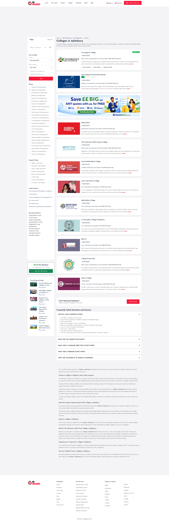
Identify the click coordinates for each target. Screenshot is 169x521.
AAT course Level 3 (34, 200)
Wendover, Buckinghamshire (39, 151)
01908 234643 (86, 55)
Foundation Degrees (34, 235)
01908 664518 (86, 261)
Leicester (126, 499)
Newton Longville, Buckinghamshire (41, 140)
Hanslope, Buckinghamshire (39, 123)
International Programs (34, 233)
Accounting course (33, 203)
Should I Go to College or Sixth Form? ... (44, 300)
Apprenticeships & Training (35, 222)
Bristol (106, 497)
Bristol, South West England (39, 174)
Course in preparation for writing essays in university (41, 197)
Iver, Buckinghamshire (37, 129)
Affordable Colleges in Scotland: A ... (45, 291)
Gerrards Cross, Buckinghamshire (40, 118)
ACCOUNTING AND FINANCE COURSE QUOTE (41, 191)
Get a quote (54, 3)
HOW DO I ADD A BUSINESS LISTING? (70, 314)
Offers (86, 3)
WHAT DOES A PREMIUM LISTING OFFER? (71, 352)
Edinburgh (126, 487)
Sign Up (119, 3)
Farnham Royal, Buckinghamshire (40, 112)
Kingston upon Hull (128, 493)
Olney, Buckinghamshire (38, 143)
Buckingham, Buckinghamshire (39, 101)
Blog (92, 3)
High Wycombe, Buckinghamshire (40, 126)
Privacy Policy (60, 505)
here (65, 318)
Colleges (70, 3)
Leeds (125, 496)
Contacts (62, 3)
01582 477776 (85, 164)
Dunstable (83, 167)
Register (59, 499)
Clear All (49, 39)
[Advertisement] (84, 24)
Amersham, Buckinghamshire (39, 87)
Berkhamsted (84, 129)
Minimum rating (32, 64)
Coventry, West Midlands (38, 180)
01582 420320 (86, 203)
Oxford (83, 284)
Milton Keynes (84, 58)
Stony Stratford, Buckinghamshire (40, 148)
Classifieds (78, 3)
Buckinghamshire (93, 58)
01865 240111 (85, 281)
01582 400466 (86, 223)
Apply (41, 78)
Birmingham (108, 488)
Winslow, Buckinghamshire (38, 154)
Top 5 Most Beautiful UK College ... (43, 309)
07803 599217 (86, 125)
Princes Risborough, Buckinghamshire (41, 146)
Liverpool (126, 502)
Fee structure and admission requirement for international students (41, 206)
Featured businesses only (37, 74)
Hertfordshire (92, 129)
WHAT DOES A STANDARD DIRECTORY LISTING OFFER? (76, 345)
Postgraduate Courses (34, 224)
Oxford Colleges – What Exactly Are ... (45, 327)
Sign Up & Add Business (41, 271)
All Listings (59, 487)
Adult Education (33, 226)
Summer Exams (33, 194)
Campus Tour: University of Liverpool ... (43, 318)
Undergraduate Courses (35, 215)
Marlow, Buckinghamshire (38, 132)
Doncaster (107, 506)
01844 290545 (86, 80)
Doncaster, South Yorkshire (38, 182)
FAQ (58, 502)
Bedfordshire (90, 167)
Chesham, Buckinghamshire (39, 109)
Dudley (125, 484)
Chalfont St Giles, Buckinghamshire (40, 106)
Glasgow (126, 490)
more (131, 64)
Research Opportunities (35, 220)
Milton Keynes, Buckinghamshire (40, 134)
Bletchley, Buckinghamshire (38, 95)
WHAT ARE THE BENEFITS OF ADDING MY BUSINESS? (75, 358)
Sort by (30, 57)
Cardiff (107, 500)
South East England (103, 58)
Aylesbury (83, 83)
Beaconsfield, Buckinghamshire (39, 93)
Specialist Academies (34, 228)
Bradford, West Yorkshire (38, 171)
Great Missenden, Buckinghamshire (40, 120)
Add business (133, 302)
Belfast (106, 485)
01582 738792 (85, 242)
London (126, 505)
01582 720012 (86, 184)
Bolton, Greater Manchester (39, 169)
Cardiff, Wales (35, 177)
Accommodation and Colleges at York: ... (45, 284)
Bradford (107, 494)
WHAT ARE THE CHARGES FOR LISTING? (71, 339)
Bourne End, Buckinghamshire (39, 98)
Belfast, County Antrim (37, 163)
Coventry (107, 503)
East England (99, 129)
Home (46, 3)
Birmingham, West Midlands (39, 166)
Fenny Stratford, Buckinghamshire (40, 115)
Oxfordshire (89, 284)
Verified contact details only (37, 71)
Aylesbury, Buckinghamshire (39, 90)
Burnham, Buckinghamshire (38, 104)
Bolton (106, 491)
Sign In (110, 3)
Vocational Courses (34, 231)
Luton (82, 187)
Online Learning (33, 218)
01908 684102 (86, 145)
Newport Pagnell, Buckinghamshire (40, 137)
